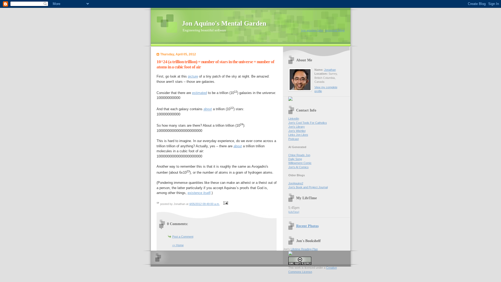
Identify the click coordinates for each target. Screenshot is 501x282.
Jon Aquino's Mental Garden (224, 23)
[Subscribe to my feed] (290, 99)
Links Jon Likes (298, 134)
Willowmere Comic (300, 162)
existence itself (199, 193)
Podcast (293, 138)
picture (193, 76)
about (208, 109)
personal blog (335, 30)
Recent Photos (307, 226)
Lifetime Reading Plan (304, 249)
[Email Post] (225, 203)
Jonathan (330, 69)
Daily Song (295, 159)
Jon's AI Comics (298, 167)
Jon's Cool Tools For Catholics (307, 122)
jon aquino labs (312, 30)
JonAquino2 (295, 183)
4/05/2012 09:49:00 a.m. (204, 203)
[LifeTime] (293, 212)
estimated (199, 93)
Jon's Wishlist (297, 130)
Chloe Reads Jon (299, 155)
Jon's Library (296, 126)
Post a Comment (182, 236)
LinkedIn (293, 118)
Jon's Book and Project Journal (308, 187)
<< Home (178, 245)
